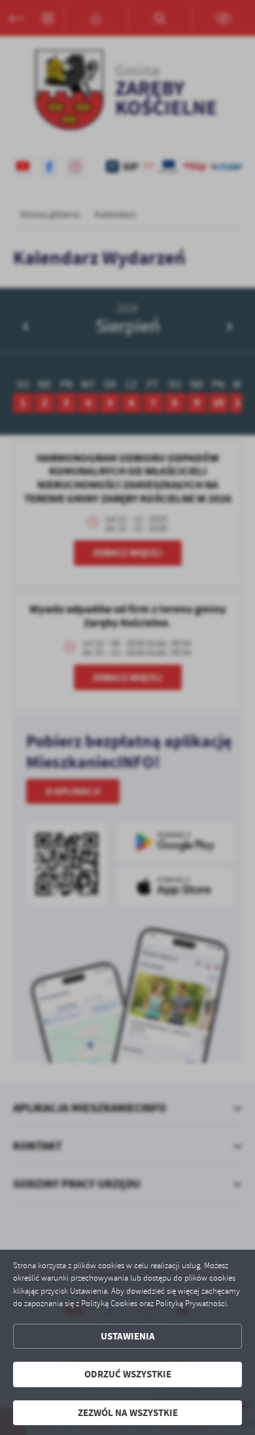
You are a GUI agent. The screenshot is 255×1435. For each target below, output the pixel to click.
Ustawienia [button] (128, 1336)
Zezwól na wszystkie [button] (128, 1412)
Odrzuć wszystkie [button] (127, 1374)
